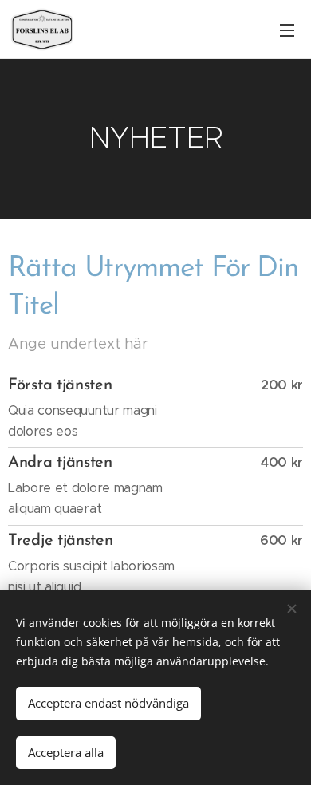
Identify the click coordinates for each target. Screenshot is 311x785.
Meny (287, 29)
